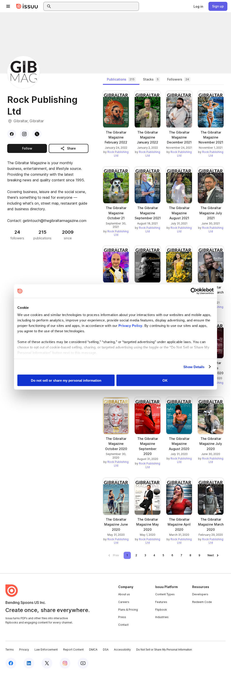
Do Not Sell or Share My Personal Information (164, 649)
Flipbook (161, 609)
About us (124, 594)
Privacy (24, 649)
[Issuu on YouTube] (83, 663)
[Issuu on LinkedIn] (28, 663)
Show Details (193, 367)
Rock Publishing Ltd (118, 153)
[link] (198, 6)
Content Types (165, 594)
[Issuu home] (27, 6)
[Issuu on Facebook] (10, 663)
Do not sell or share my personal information (66, 380)
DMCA (93, 649)
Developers (200, 594)
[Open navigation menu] (8, 6)
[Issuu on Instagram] (65, 663)
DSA (106, 649)
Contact (123, 624)
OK (165, 380)
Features (161, 602)
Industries (162, 617)
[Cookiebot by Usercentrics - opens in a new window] (194, 291)
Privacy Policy (130, 325)
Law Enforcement (46, 649)
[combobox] (95, 6)
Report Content (73, 649)
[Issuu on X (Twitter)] (47, 663)
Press (122, 617)
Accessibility (122, 649)
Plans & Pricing (128, 609)
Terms (9, 649)
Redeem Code (202, 602)
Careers (123, 602)
